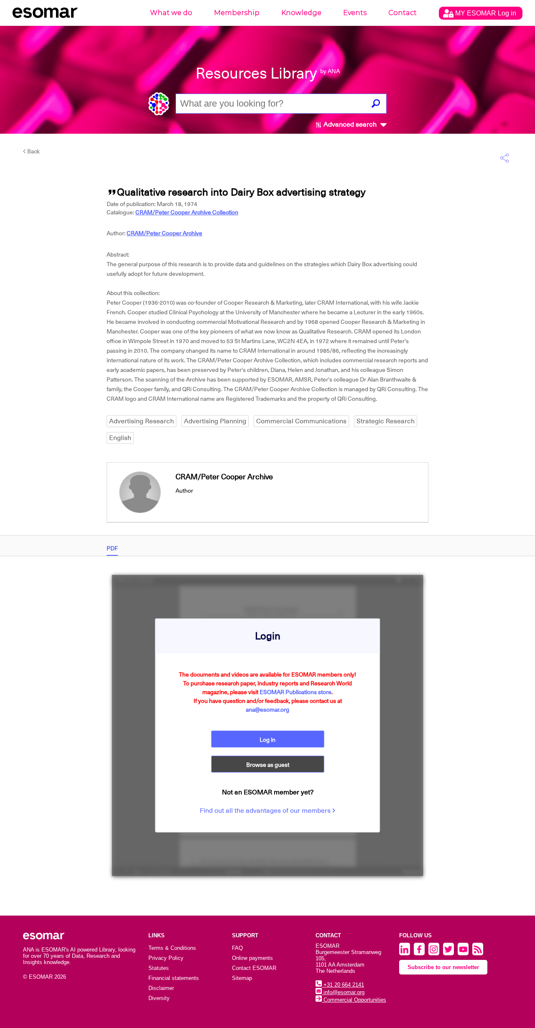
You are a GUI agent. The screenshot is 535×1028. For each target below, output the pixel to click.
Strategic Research (386, 421)
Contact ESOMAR (254, 968)
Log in (267, 739)
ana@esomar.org (267, 709)
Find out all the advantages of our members (266, 810)
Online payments (252, 958)
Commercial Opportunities (354, 1000)
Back (33, 151)
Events (355, 13)
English (120, 438)
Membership (237, 13)
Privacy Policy (165, 958)
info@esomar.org (343, 992)
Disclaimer (161, 988)
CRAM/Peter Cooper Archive (164, 233)
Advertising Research (141, 421)
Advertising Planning (215, 421)
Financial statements (173, 978)
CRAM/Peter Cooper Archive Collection (186, 212)
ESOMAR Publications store (295, 691)
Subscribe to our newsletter (443, 967)
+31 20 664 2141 (343, 985)
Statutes (158, 968)
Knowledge (301, 13)
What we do (171, 13)
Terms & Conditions (172, 948)
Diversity (159, 998)
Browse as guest (267, 764)
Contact (402, 13)
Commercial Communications (301, 421)
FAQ (237, 948)
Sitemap (242, 978)
